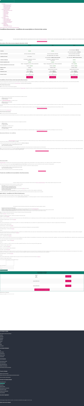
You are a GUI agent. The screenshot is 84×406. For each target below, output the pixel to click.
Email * (1, 268)
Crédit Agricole (2, 353)
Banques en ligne (5, 27)
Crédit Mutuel (2, 356)
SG (0, 350)
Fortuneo (1, 335)
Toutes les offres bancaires (5, 9)
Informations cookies (3, 389)
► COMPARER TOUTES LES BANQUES (42, 289)
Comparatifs (3, 3)
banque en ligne (23, 88)
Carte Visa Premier (3, 362)
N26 (0, 342)
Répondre (7, 216)
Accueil (1, 27)
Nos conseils (3, 17)
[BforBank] (10, 275)
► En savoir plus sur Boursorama (42, 41)
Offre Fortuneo (6, 11)
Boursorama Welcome (12, 140)
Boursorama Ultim (2, 162)
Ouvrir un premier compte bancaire (5, 377)
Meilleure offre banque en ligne (8, 10)
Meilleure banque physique (7, 6)
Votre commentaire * (3, 265)
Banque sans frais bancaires (4, 373)
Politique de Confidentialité (4, 391)
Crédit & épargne (4, 23)
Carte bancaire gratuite (3, 361)
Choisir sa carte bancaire (7, 20)
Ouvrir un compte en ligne (7, 19)
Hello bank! (1, 336)
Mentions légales (2, 386)
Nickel (1, 344)
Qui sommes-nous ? (3, 381)
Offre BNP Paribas (6, 16)
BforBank (1, 339)
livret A (24, 188)
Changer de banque (6, 18)
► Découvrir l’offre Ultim (42, 171)
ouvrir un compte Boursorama (40, 182)
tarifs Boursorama (41, 129)
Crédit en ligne (6, 24)
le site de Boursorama (35, 208)
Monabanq (1, 338)
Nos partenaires (2, 392)
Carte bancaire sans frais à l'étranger (5, 367)
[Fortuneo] (10, 285)
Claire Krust (4, 213)
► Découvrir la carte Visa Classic (42, 108)
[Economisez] (6, 320)
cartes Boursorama (18, 83)
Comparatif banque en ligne (7, 4)
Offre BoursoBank (6, 12)
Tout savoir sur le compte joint (8, 21)
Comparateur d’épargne (7, 8)
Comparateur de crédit (7, 7)
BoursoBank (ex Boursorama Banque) (13, 27)
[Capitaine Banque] (7, 2)
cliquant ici (17, 232)
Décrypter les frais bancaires (8, 22)
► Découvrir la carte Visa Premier (42, 131)
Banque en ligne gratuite (7, 5)
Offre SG (5, 14)
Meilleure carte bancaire (3, 365)
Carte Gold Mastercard (3, 364)
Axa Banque (2, 345)
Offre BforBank (6, 15)
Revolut (1, 341)
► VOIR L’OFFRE (29, 77)
